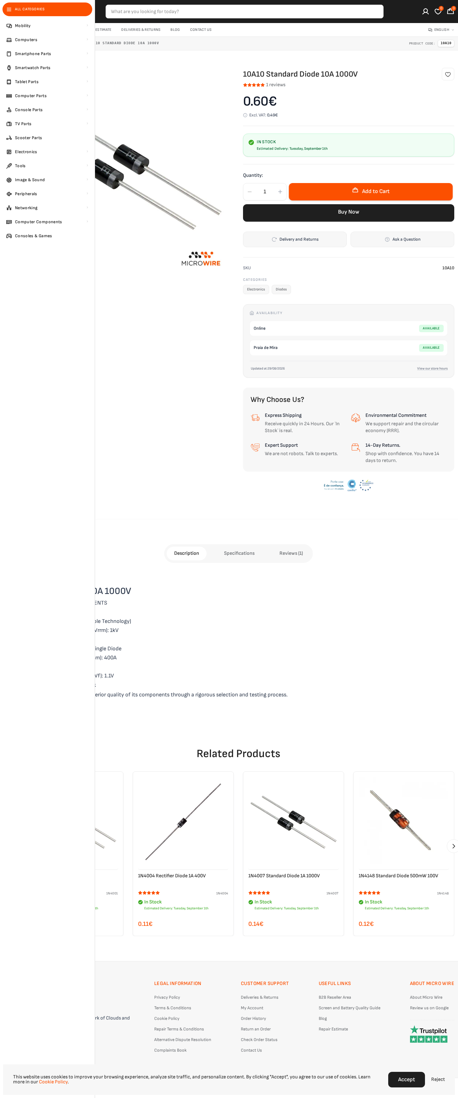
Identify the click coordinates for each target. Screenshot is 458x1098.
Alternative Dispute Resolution (182, 1039)
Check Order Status (259, 1039)
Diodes (281, 289)
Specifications (239, 553)
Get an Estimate (97, 29)
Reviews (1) (291, 553)
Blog (175, 29)
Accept (406, 1079)
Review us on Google (429, 1008)
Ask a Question (407, 239)
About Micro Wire (426, 997)
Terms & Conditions (172, 1008)
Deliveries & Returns (140, 29)
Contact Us (201, 29)
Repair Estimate (333, 1029)
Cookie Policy (166, 1018)
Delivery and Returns (299, 239)
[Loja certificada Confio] (348, 485)
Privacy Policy (167, 997)
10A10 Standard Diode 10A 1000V (123, 43)
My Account (252, 1008)
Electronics (256, 289)
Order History (253, 1018)
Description (186, 553)
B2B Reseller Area (335, 997)
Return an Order (256, 1029)
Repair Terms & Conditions (179, 1029)
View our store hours (432, 368)
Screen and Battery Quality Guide (349, 1008)
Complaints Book (170, 1050)
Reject (438, 1079)
